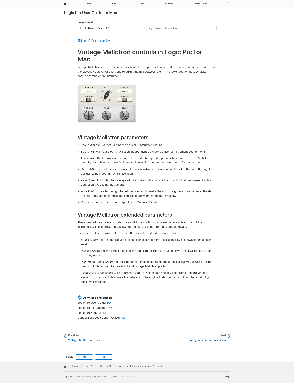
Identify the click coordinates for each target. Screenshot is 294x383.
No (103, 357)
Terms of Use (117, 376)
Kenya (227, 376)
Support (75, 366)
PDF (109, 302)
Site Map (131, 376)
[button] (229, 3)
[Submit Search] (151, 28)
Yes (84, 357)
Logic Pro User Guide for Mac (90, 12)
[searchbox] (182, 28)
